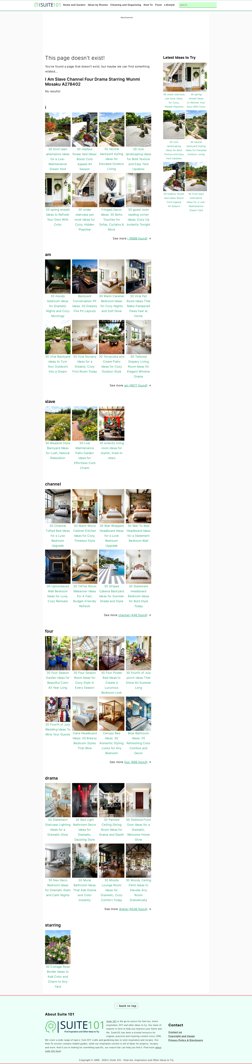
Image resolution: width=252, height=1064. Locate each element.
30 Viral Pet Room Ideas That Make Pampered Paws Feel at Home (138, 306)
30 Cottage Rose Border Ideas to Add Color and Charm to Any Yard (58, 976)
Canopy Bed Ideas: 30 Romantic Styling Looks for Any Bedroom (112, 743)
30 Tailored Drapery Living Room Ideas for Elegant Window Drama (138, 366)
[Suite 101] (47, 5)
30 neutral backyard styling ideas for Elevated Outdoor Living (111, 159)
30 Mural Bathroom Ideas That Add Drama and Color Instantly (84, 890)
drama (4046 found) (133, 909)
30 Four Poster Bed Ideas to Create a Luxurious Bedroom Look (111, 682)
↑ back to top (126, 1005)
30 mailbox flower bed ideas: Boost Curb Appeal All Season (84, 159)
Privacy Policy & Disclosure (185, 1040)
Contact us (175, 1032)
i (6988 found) (137, 238)
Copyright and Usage (181, 1036)
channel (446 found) (133, 615)
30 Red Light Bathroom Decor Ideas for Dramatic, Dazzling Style (84, 829)
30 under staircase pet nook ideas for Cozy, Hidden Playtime (85, 219)
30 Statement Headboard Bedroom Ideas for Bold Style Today (138, 596)
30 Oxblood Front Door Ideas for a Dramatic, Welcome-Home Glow (138, 829)
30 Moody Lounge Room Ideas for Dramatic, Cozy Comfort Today (111, 890)
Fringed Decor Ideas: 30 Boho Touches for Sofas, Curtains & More (111, 219)
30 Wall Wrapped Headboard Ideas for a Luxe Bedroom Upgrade (112, 535)
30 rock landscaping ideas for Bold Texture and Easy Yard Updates (138, 159)
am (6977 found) (136, 385)
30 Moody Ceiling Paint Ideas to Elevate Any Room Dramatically (138, 890)
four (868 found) (136, 762)
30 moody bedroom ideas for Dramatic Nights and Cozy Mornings (58, 306)
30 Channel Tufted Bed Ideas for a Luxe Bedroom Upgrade (58, 535)
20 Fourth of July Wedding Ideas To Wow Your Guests (57, 729)
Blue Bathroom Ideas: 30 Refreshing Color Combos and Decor (138, 743)
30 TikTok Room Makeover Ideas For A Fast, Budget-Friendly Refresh (84, 596)
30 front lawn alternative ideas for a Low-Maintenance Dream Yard (58, 159)
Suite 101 (111, 1021)
